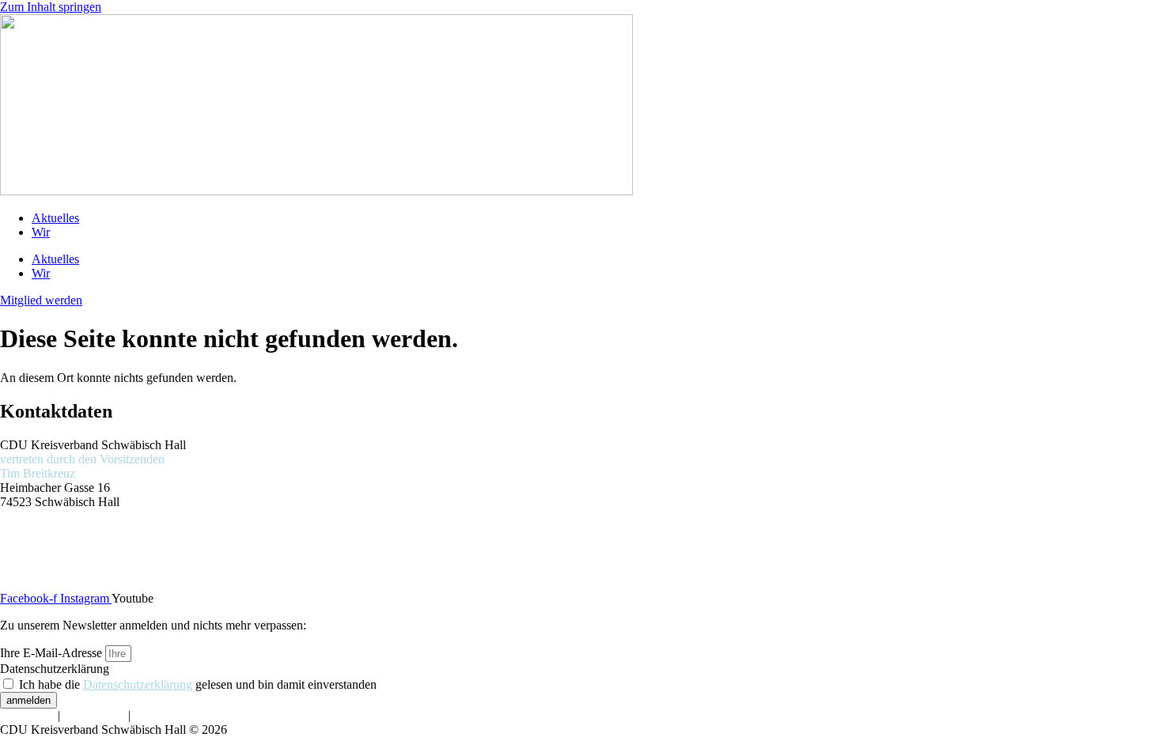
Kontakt (20, 571)
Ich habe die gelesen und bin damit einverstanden (198, 684)
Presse (16, 543)
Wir (41, 232)
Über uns (23, 557)
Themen (20, 528)
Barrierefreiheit (171, 715)
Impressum (27, 715)
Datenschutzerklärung (54, 668)
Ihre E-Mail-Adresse (52, 653)
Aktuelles (55, 218)
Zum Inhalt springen (50, 6)
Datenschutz (94, 715)
